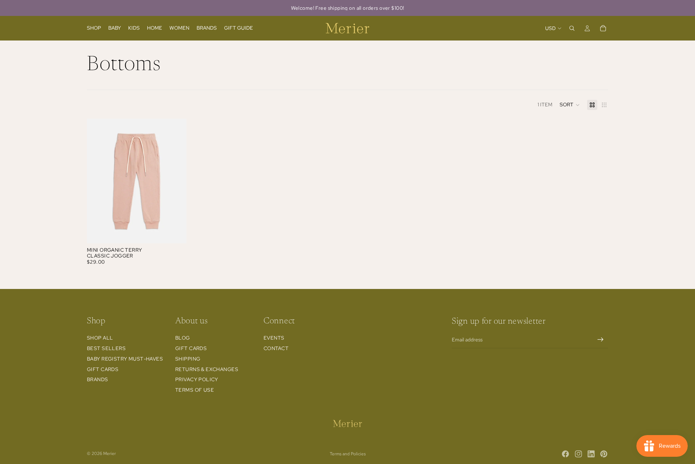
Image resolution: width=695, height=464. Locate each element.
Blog (182, 338)
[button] (570, 105)
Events (274, 338)
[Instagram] (578, 454)
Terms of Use (194, 390)
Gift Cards (102, 369)
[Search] (572, 28)
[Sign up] (600, 339)
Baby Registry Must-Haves (125, 359)
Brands (97, 379)
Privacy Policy (196, 379)
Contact (276, 348)
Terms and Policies (348, 454)
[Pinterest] (603, 454)
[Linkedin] (591, 454)
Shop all (100, 338)
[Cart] (603, 28)
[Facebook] (565, 454)
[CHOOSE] (175, 232)
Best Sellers (106, 348)
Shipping (187, 359)
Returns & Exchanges (206, 369)
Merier (109, 453)
